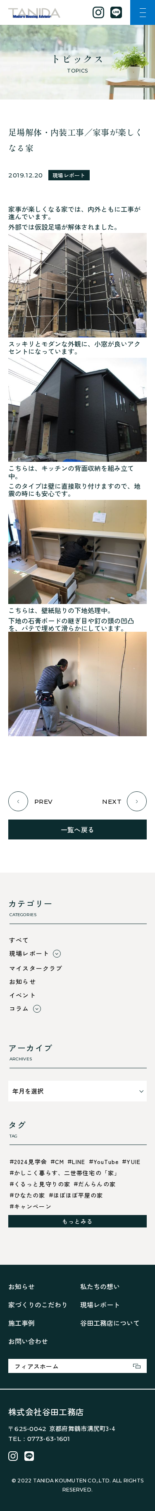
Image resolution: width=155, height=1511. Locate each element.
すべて (19, 939)
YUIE (133, 1161)
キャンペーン (33, 1206)
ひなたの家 (29, 1195)
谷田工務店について (110, 1322)
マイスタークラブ (36, 968)
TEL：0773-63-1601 (39, 1439)
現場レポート (69, 175)
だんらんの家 (97, 1184)
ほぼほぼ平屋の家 (78, 1195)
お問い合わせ (28, 1341)
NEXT (112, 801)
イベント (22, 995)
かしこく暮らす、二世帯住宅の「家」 (67, 1173)
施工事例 (21, 1322)
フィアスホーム (36, 1366)
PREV (43, 801)
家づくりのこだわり (38, 1304)
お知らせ (22, 981)
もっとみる (77, 1221)
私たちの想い (100, 1286)
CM (59, 1161)
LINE (78, 1161)
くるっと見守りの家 (42, 1184)
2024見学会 (30, 1161)
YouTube (106, 1161)
